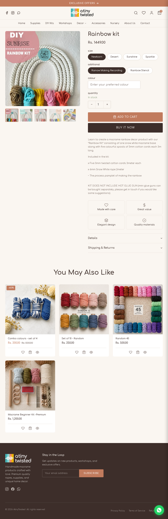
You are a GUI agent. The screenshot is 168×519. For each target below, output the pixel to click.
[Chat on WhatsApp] (159, 510)
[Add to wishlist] (23, 352)
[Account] (151, 13)
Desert (114, 57)
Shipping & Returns (101, 247)
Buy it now (125, 127)
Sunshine (132, 57)
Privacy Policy (118, 511)
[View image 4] (55, 115)
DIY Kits (49, 23)
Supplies (35, 23)
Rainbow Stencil (139, 70)
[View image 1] (11, 115)
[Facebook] (7, 12)
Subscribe (91, 473)
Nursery (114, 23)
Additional (94, 64)
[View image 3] (40, 115)
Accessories (98, 23)
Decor (80, 23)
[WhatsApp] (18, 12)
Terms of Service (137, 511)
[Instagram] (12, 12)
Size (90, 51)
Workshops (65, 23)
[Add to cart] (30, 352)
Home (21, 23)
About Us (129, 23)
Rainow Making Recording (106, 70)
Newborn (96, 57)
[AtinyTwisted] (84, 13)
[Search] (136, 13)
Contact (145, 23)
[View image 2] (26, 115)
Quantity (93, 93)
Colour (91, 78)
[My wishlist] (143, 13)
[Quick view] (37, 352)
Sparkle (150, 57)
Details (92, 238)
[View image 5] (69, 115)
